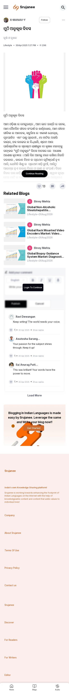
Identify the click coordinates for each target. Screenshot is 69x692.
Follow (44, 20)
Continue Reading (34, 173)
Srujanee (10, 470)
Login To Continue (33, 287)
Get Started (33, 428)
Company (10, 515)
